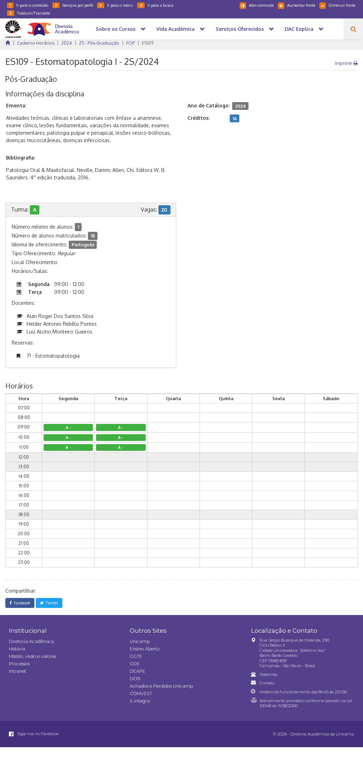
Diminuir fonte (342, 5)
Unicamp (140, 641)
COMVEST (141, 693)
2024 (66, 43)
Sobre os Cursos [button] (115, 29)
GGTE (136, 656)
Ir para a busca (156, 5)
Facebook (21, 602)
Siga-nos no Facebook (37, 733)
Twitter (51, 602)
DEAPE (137, 671)
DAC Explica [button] (299, 29)
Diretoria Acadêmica (31, 641)
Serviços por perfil (74, 5)
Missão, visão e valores (32, 656)
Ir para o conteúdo (29, 5)
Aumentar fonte (301, 5)
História (17, 648)
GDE (135, 663)
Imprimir (344, 63)
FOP (130, 43)
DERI (135, 678)
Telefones (268, 674)
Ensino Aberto (145, 648)
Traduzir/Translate (30, 13)
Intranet (17, 671)
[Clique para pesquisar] (353, 29)
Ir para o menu (116, 5)
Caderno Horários (35, 43)
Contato (266, 683)
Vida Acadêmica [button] (175, 29)
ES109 (147, 43)
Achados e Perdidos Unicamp (161, 686)
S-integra (140, 701)
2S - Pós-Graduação (99, 43)
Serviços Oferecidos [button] (240, 29)
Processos (19, 663)
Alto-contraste (261, 5)
